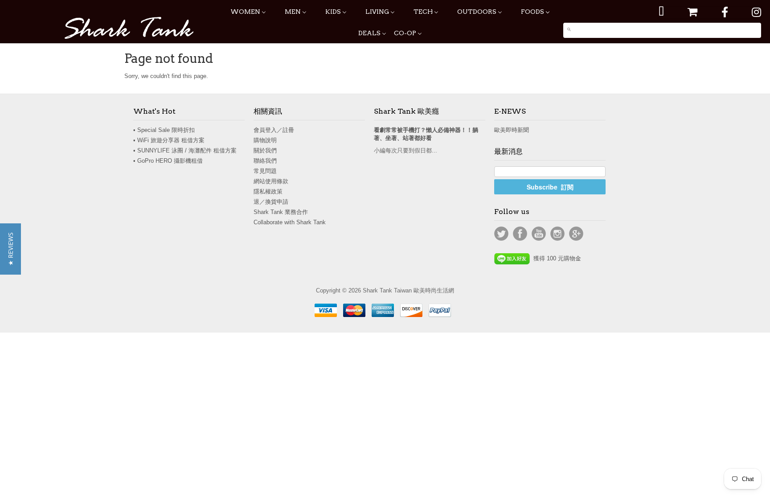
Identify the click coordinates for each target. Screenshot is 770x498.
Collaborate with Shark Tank (290, 222)
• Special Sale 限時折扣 (164, 130)
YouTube (539, 233)
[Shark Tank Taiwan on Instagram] (756, 12)
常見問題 (265, 171)
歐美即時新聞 (511, 130)
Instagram (557, 233)
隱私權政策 (268, 191)
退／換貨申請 (271, 201)
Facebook (520, 233)
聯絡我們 (265, 160)
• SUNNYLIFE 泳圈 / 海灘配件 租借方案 (185, 150)
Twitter (501, 233)
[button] (10, 249)
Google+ (576, 233)
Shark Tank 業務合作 (281, 212)
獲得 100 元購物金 (555, 258)
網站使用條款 (271, 181)
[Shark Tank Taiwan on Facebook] (724, 12)
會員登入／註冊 (274, 130)
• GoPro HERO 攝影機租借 (168, 160)
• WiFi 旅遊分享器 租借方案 (169, 140)
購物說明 (265, 140)
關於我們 (265, 150)
